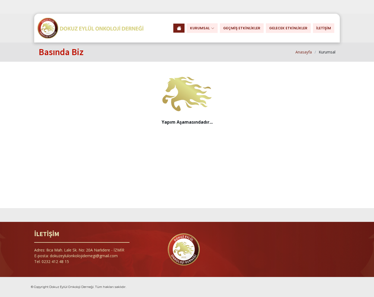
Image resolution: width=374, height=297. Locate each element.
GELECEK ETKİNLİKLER (288, 28)
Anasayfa (303, 52)
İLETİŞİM (323, 28)
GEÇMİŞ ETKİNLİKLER (241, 28)
